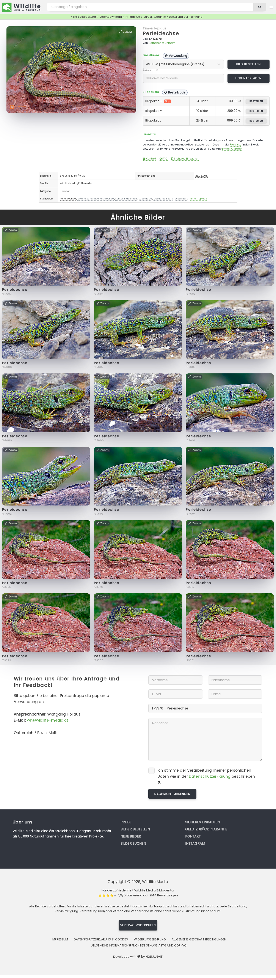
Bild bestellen (248, 64)
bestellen (256, 101)
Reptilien (65, 191)
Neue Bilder (131, 836)
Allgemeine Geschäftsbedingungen (199, 939)
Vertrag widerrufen (138, 925)
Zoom (127, 32)
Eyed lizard (181, 198)
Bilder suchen (133, 843)
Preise (126, 822)
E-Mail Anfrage (232, 148)
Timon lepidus (154, 28)
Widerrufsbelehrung (150, 939)
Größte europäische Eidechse (95, 198)
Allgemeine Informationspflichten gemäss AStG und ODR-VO (139, 945)
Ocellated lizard (163, 198)
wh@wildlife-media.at (47, 720)
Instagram (195, 843)
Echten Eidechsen (126, 198)
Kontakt (150, 158)
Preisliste (235, 144)
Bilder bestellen (135, 829)
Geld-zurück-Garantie (206, 829)
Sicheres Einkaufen (186, 158)
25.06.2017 (201, 175)
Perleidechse (161, 33)
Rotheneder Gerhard (162, 43)
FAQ (165, 158)
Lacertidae (145, 198)
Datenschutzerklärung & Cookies (101, 939)
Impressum (60, 939)
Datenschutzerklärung (210, 776)
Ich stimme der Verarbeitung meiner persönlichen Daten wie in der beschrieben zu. (206, 776)
